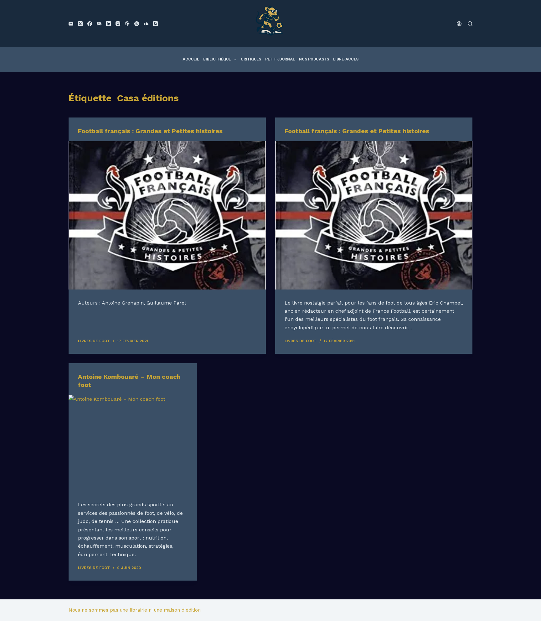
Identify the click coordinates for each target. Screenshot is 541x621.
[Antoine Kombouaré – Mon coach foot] (133, 443)
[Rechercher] (470, 23)
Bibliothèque (217, 59)
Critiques (251, 59)
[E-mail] (71, 23)
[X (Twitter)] (80, 23)
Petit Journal (280, 59)
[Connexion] (459, 23)
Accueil (191, 59)
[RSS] (155, 23)
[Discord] (99, 23)
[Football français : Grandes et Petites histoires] (167, 215)
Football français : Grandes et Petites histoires (150, 131)
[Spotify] (136, 23)
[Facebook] (89, 23)
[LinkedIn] (108, 23)
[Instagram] (118, 23)
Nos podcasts (314, 59)
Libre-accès (345, 59)
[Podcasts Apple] (127, 23)
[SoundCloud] (146, 23)
